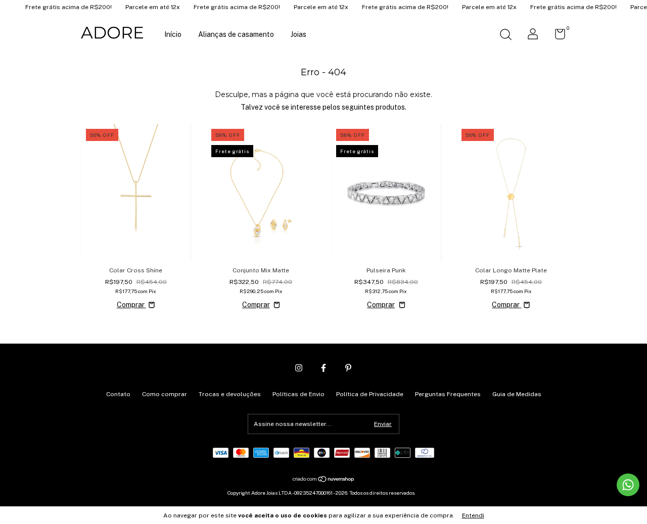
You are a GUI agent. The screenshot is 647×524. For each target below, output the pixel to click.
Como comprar (164, 394)
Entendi (473, 515)
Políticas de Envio (298, 394)
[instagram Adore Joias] (299, 368)
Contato (118, 394)
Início (172, 34)
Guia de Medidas (516, 394)
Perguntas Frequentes (448, 394)
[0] (556, 36)
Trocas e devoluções (230, 394)
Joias (298, 34)
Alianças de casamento (236, 34)
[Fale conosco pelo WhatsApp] (628, 484)
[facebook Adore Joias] (323, 368)
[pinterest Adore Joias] (348, 368)
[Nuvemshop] (323, 480)
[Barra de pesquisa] (505, 35)
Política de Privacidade (369, 394)
